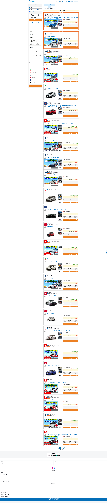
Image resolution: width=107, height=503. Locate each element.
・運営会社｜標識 (2, 487)
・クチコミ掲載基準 (3, 476)
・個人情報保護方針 (3, 492)
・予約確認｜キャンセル (3, 472)
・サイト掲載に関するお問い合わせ (5, 481)
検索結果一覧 (42, 451)
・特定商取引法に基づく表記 (4, 496)
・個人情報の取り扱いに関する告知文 (5, 494)
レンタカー (2, 463)
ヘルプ (106, 251)
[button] (45, 7)
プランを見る (70, 46)
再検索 (35, 19)
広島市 (39, 451)
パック (2, 461)
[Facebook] (54, 468)
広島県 (36, 451)
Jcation (29, 451)
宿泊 (55, 461)
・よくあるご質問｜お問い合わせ (4, 474)
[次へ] (64, 448)
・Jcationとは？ (2, 485)
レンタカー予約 (33, 451)
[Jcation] (32, 1)
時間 (38, 9)
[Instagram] (53, 468)
